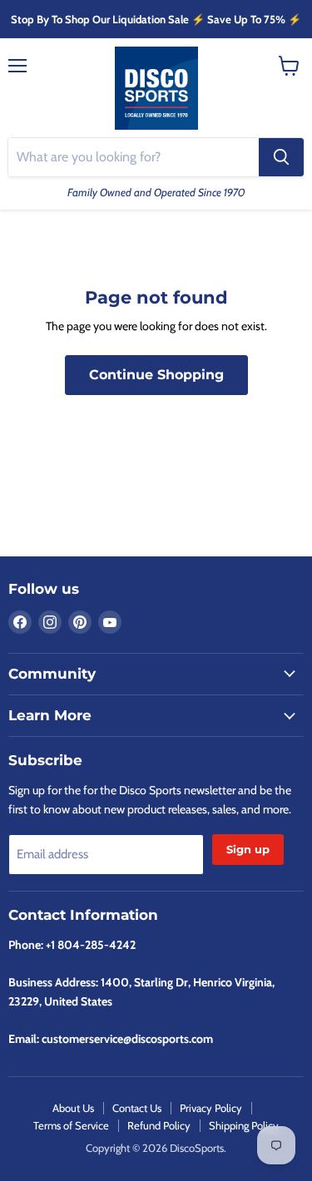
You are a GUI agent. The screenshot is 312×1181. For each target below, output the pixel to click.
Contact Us (136, 1107)
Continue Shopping (156, 375)
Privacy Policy (211, 1107)
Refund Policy (159, 1125)
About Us (73, 1107)
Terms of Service (71, 1125)
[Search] (281, 157)
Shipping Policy (244, 1125)
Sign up (248, 849)
